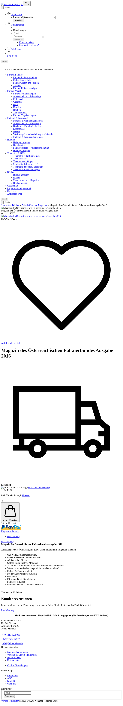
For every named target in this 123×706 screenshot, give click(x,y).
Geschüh (17, 101)
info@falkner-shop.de (12, 643)
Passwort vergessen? (29, 45)
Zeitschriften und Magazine (26, 180)
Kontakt (11, 681)
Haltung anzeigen (21, 142)
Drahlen (17, 107)
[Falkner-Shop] (12, 4)
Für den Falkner (14, 74)
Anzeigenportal (23, 188)
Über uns (11, 683)
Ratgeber (11, 188)
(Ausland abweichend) (39, 487)
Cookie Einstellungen (17, 665)
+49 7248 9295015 (11, 635)
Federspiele (18, 99)
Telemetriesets (20, 158)
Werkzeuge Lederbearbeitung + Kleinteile (33, 134)
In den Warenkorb (10, 520)
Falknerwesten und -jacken (26, 83)
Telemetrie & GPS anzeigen (26, 156)
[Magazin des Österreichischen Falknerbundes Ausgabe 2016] (31, 216)
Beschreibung (13, 536)
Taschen (17, 85)
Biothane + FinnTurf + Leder (27, 126)
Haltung (11, 139)
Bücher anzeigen (21, 175)
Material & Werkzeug (17, 118)
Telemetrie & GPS (16, 153)
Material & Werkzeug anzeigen (28, 120)
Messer (16, 131)
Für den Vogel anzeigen (24, 93)
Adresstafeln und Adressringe (27, 96)
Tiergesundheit (20, 112)
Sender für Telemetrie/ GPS (26, 164)
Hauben (17, 110)
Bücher (10, 172)
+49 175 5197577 (11, 639)
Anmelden (9, 696)
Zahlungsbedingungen (17, 652)
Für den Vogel (14, 91)
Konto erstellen (26, 42)
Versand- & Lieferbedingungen (22, 655)
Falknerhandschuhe (22, 80)
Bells (15, 104)
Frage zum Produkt (10, 531)
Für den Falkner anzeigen (25, 77)
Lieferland (18, 17)
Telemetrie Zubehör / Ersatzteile (28, 166)
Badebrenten (19, 145)
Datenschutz (13, 660)
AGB (9, 678)
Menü (4, 61)
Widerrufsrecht (14, 657)
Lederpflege (19, 129)
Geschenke (12, 185)
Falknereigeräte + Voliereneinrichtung (31, 147)
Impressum (12, 675)
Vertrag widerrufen (10, 701)
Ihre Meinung (7, 610)
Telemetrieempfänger (23, 161)
